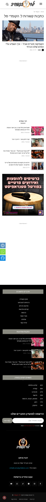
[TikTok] (23, 483)
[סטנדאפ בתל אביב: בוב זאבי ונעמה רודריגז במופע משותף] (37, 131)
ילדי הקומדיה (17, 495)
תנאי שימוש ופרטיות (29, 426)
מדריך (4, 40)
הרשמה (6, 420)
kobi (39, 50)
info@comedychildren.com (19, 468)
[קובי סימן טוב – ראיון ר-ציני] (37, 142)
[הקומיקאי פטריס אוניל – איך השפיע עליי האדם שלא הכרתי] (23, 30)
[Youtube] (11, 483)
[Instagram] (34, 483)
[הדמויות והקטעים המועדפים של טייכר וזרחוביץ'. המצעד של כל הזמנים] (37, 166)
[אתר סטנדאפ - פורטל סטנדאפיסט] (23, 196)
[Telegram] (28, 483)
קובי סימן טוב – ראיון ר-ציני (20, 139)
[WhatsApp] (17, 483)
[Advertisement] (23, 85)
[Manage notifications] (4, 497)
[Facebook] (40, 483)
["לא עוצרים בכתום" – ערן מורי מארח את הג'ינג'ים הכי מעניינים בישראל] (37, 154)
